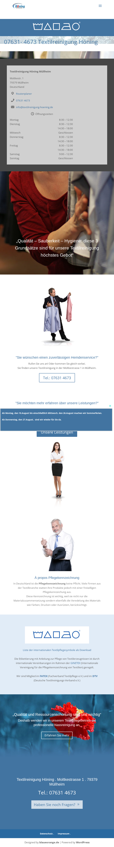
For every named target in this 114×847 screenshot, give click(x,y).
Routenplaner (24, 93)
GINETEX (75, 663)
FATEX (44, 676)
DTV (95, 676)
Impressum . (64, 833)
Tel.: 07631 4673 (57, 377)
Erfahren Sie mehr (57, 735)
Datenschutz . (47, 833)
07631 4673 (23, 100)
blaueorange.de (49, 842)
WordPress (83, 842)
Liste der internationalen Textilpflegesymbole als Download (57, 650)
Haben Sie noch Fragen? (54, 804)
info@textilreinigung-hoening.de (34, 107)
